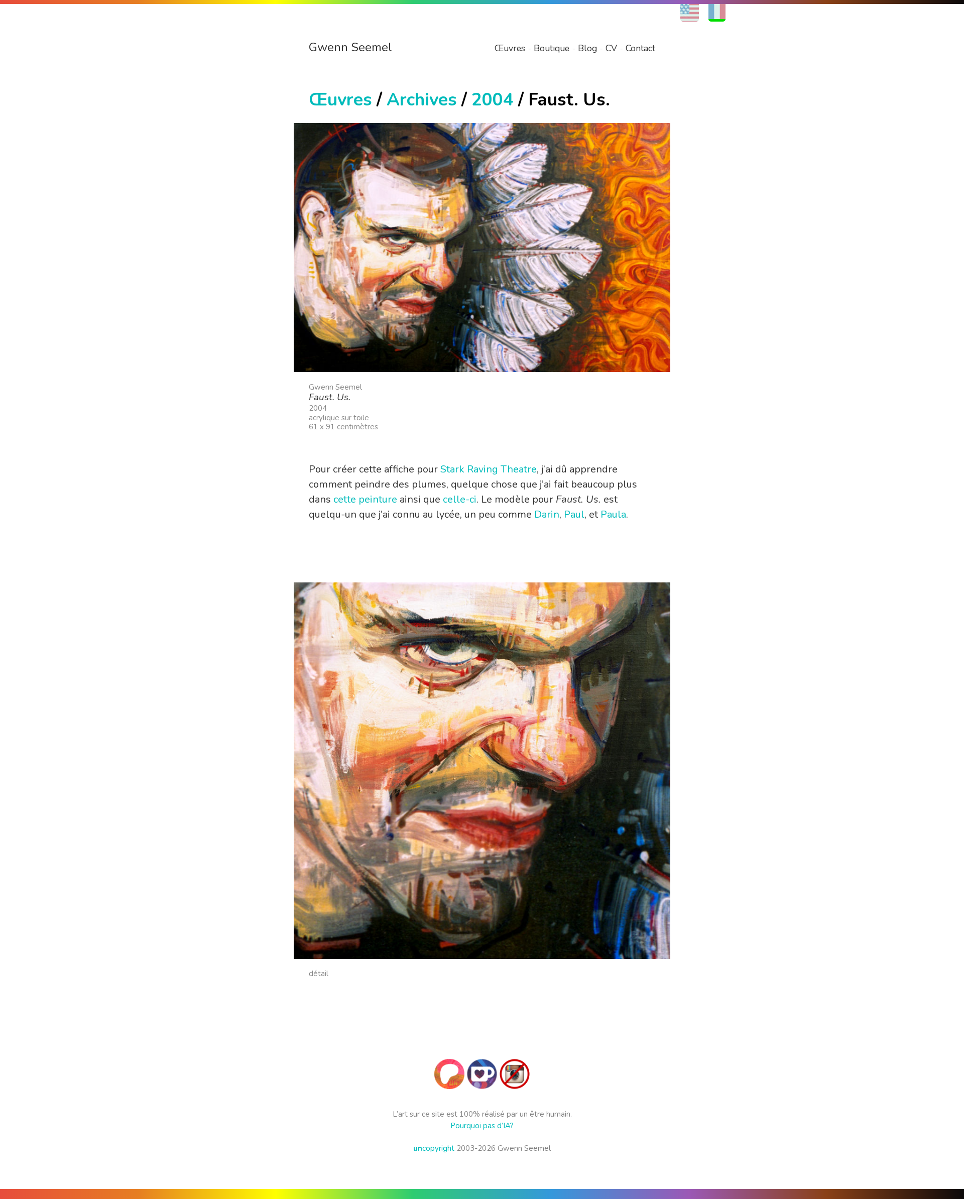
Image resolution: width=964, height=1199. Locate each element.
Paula (613, 514)
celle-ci (459, 499)
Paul (574, 514)
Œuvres (510, 48)
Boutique (551, 48)
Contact (640, 48)
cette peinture (365, 499)
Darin (546, 514)
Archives (422, 99)
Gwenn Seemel (350, 47)
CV (611, 48)
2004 (492, 99)
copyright (433, 1148)
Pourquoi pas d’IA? (482, 1126)
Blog (587, 48)
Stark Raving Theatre (488, 469)
